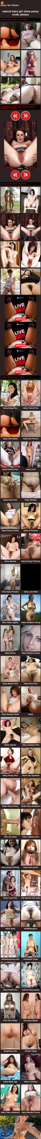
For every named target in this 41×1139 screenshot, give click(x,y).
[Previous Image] (15, 120)
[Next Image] (25, 120)
